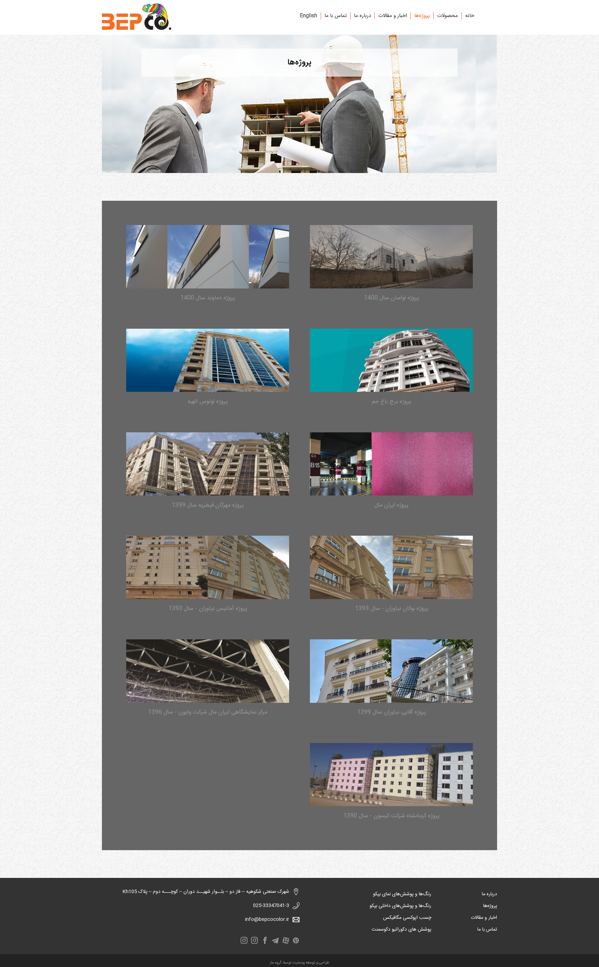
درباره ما (362, 15)
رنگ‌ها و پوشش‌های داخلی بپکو (400, 906)
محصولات (447, 15)
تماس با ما (335, 15)
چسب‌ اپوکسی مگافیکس (407, 918)
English (308, 15)
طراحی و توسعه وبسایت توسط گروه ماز (299, 963)
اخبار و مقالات (392, 15)
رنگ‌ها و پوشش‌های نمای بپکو (402, 894)
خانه (469, 15)
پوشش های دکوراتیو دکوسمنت (401, 929)
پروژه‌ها (422, 15)
